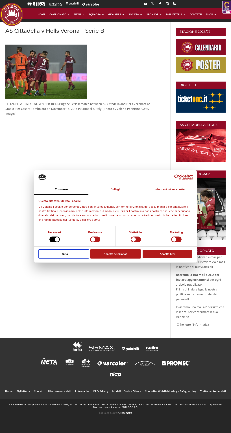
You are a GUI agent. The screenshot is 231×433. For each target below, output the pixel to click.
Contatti (196, 14)
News (77, 14)
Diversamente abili (59, 391)
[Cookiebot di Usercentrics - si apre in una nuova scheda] (177, 177)
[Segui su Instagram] (167, 4)
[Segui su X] (153, 4)
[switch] (95, 239)
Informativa (82, 391)
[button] (46, 72)
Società (133, 14)
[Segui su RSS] (174, 4)
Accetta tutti (167, 253)
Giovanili (114, 14)
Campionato (57, 14)
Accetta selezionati (115, 253)
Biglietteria (174, 14)
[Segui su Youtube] (146, 4)
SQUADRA (95, 14)
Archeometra (125, 412)
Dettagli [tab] (116, 189)
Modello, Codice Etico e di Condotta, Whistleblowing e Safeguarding (154, 391)
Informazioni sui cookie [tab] (169, 189)
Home (41, 14)
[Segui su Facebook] (160, 4)
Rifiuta (64, 253)
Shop (209, 14)
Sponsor (152, 14)
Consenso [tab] (61, 189)
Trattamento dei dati (213, 391)
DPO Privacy (100, 391)
